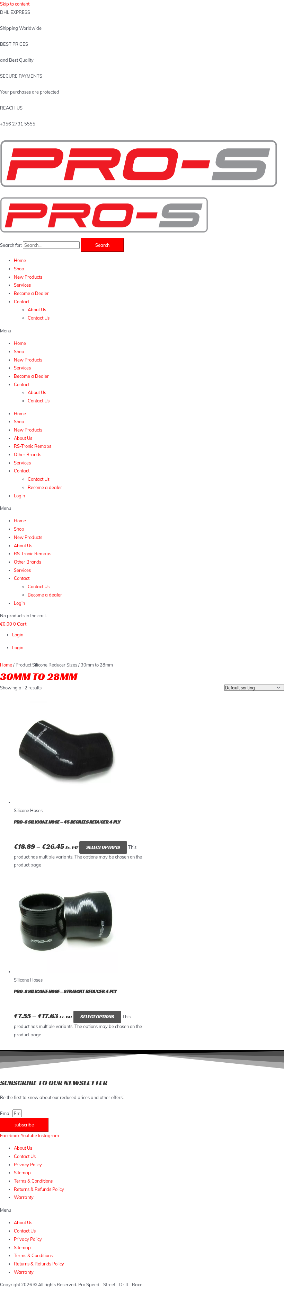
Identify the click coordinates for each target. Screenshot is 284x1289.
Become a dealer (45, 487)
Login (19, 495)
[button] (142, 331)
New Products (28, 277)
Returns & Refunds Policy (39, 1189)
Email (6, 1113)
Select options (103, 847)
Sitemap (22, 1172)
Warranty (24, 1197)
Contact (21, 301)
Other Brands (27, 454)
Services (22, 285)
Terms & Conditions (33, 1181)
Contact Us (39, 318)
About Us (37, 309)
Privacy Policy (28, 1164)
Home (20, 260)
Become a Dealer (31, 293)
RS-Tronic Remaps (32, 446)
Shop (19, 268)
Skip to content (14, 4)
